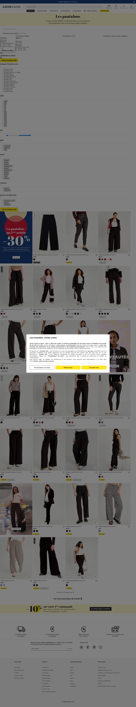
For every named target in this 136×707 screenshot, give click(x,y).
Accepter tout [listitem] (94, 367)
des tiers (90, 351)
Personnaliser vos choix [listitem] (42, 367)
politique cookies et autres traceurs (43, 361)
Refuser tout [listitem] (68, 367)
